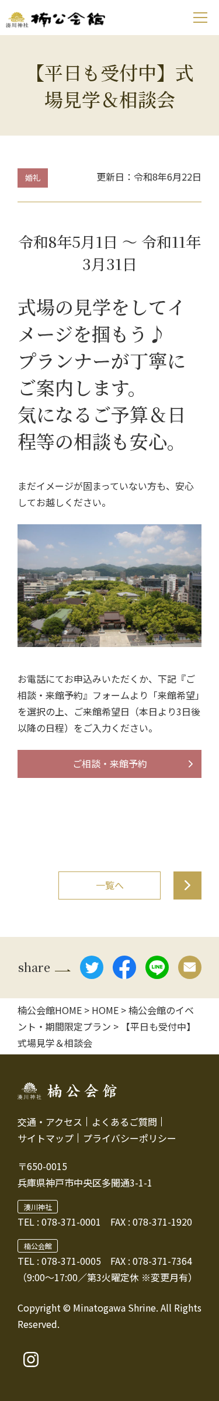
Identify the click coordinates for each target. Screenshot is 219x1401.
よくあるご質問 (124, 1122)
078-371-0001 (71, 1222)
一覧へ (110, 885)
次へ (187, 885)
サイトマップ (46, 1138)
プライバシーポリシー (129, 1138)
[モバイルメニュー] (200, 17)
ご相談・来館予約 (109, 763)
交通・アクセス (50, 1122)
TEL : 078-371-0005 (59, 1261)
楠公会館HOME (50, 1010)
